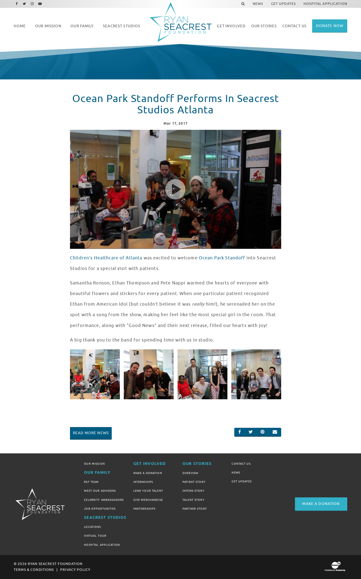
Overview (190, 473)
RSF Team (91, 482)
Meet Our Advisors (100, 490)
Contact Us (241, 463)
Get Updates (242, 481)
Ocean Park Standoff (222, 258)
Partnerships (144, 508)
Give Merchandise (148, 500)
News (236, 472)
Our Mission (94, 463)
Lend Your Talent (148, 490)
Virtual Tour (95, 535)
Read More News (91, 433)
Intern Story (193, 490)
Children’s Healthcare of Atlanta (106, 258)
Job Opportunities (100, 508)
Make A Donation (147, 473)
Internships (143, 482)
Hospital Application (102, 545)
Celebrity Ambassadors (104, 500)
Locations (92, 527)
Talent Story (193, 500)
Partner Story (194, 508)
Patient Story (194, 482)
